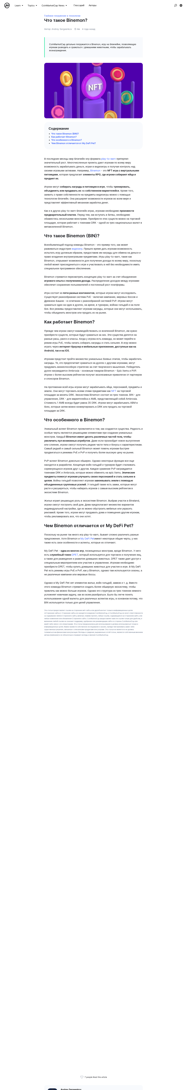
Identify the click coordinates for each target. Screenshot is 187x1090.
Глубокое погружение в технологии (62, 15)
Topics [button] (31, 5)
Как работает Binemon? (64, 136)
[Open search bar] (175, 5)
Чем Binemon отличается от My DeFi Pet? (73, 143)
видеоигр (77, 248)
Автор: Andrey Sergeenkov (58, 29)
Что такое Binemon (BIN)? (65, 133)
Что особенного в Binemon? (66, 140)
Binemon (95, 170)
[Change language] (181, 5)
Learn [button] (18, 5)
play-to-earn (108, 158)
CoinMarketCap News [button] (53, 5)
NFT (113, 391)
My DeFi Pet (87, 538)
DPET (75, 554)
